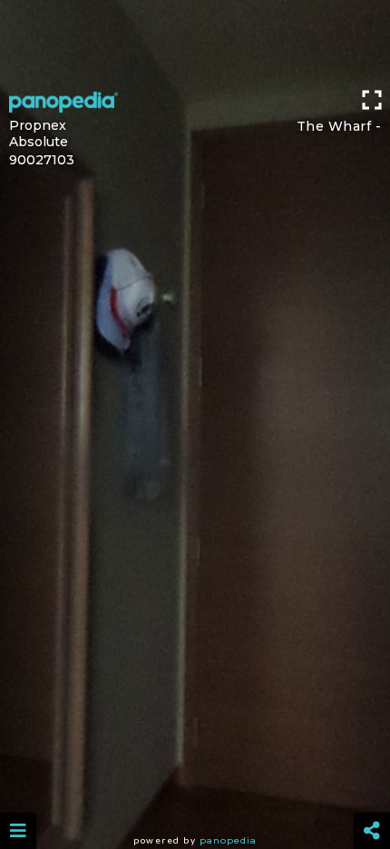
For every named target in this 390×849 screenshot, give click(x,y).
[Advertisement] (195, 41)
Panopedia (228, 840)
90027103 (41, 160)
